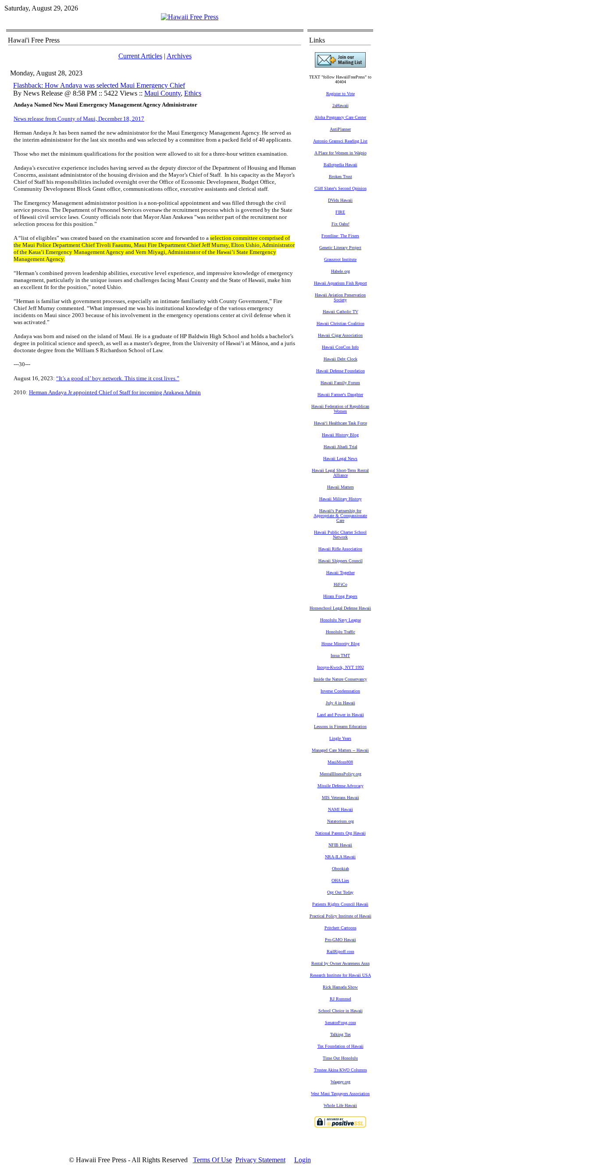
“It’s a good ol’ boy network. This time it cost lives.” (117, 378)
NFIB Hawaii (340, 845)
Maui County (162, 93)
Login (302, 1160)
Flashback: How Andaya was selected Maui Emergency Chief (99, 85)
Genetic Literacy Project (340, 247)
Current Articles (140, 56)
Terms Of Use (212, 1160)
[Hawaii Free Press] (189, 17)
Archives (179, 56)
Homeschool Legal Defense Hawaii (340, 608)
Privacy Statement (260, 1160)
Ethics (192, 93)
